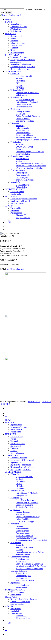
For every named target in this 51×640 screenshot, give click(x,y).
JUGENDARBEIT (13, 472)
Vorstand (14, 441)
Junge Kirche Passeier (25, 500)
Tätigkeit (14, 448)
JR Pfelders (20, 481)
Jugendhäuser (16, 425)
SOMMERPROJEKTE (15, 590)
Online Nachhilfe (23, 519)
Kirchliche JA (16, 498)
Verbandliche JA (17, 491)
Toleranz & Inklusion (24, 535)
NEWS (8, 420)
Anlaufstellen (21, 587)
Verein (13, 439)
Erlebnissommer (22, 559)
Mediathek (14, 611)
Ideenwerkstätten (23, 554)
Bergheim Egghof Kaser (20, 469)
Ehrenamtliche (16, 446)
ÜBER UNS (10, 434)
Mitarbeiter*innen (17, 443)
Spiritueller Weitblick (24, 507)
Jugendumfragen (22, 585)
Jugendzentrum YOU (24, 476)
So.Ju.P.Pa (20, 545)
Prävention (14, 524)
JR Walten (20, 488)
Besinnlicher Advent (24, 505)
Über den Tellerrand (18, 571)
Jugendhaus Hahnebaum (20, 465)
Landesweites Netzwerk (20, 601)
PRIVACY (46, 402)
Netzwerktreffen (17, 604)
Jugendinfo (15, 583)
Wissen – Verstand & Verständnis (29, 568)
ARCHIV (9, 606)
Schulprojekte (21, 573)
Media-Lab (20, 514)
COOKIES (5, 404)
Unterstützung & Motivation (27, 493)
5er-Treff (19, 479)
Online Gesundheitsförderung (28, 517)
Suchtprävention (22, 531)
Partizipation (15, 542)
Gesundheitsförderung (19, 557)
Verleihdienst (15, 432)
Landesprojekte (22, 578)
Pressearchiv (15, 609)
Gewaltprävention (23, 533)
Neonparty (20, 526)
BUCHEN (9, 422)
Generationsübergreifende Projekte (30, 552)
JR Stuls (19, 486)
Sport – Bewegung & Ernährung (29, 564)
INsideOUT (21, 616)
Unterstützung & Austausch (27, 502)
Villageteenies (21, 495)
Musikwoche (21, 561)
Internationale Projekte (25, 580)
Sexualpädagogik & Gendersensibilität (31, 540)
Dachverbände (16, 436)
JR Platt (19, 484)
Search (8, 12)
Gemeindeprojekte (23, 575)
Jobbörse (19, 550)
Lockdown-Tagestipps (25, 521)
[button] (1, 639)
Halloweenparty (22, 528)
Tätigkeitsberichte (23, 618)
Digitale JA (15, 509)
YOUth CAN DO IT (24, 547)
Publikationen (16, 613)
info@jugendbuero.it (15, 269)
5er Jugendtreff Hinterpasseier (22, 460)
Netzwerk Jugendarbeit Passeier (23, 599)
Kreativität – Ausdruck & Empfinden (31, 566)
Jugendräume (15, 462)
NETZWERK (11, 597)
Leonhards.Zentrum (18, 427)
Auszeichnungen (17, 453)
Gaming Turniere (23, 512)
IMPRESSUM (34, 402)
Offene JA (14, 474)
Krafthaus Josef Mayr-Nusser (22, 467)
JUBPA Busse (16, 429)
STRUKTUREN (12, 455)
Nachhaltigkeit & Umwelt (26, 538)
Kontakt (13, 451)
